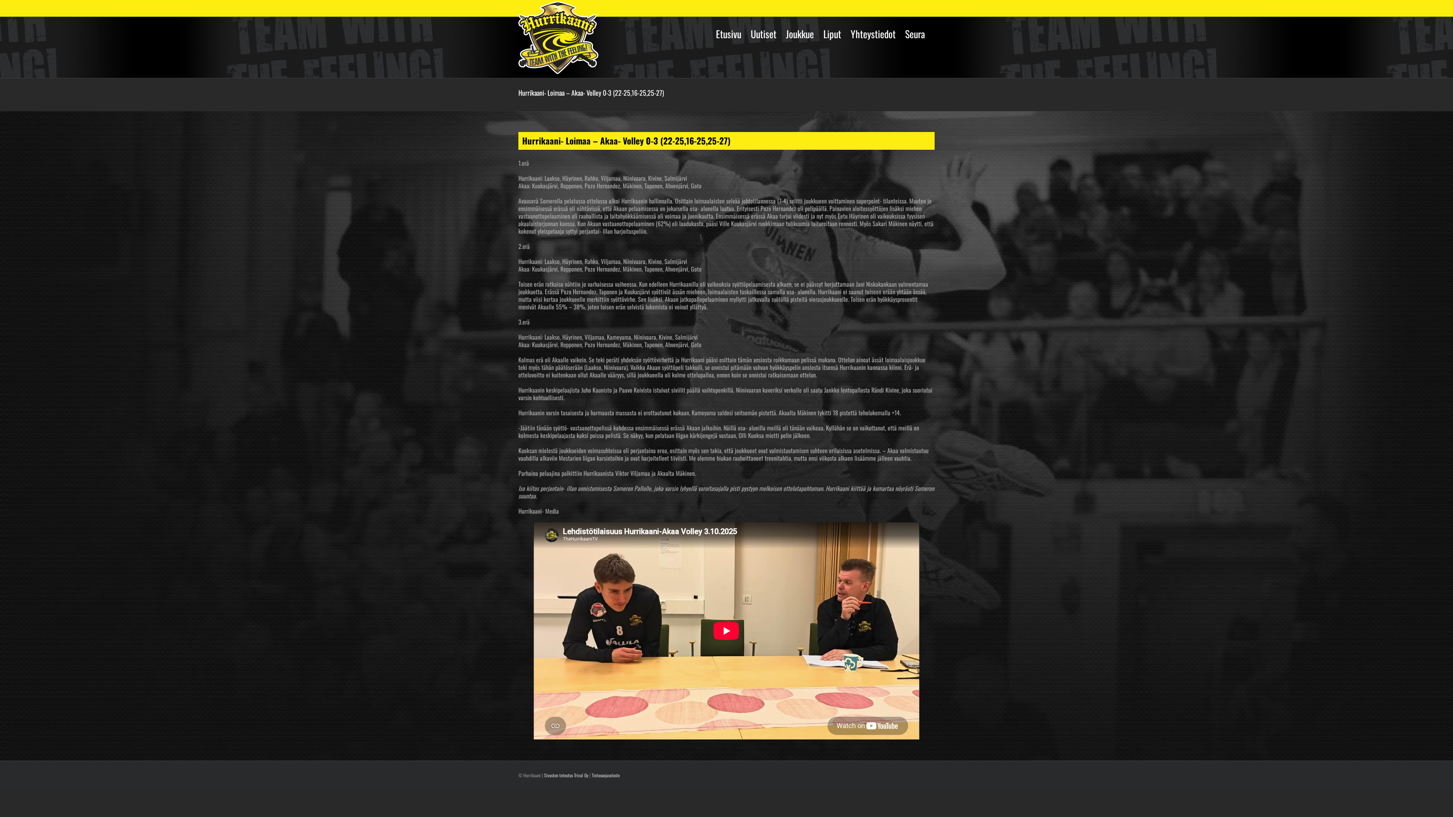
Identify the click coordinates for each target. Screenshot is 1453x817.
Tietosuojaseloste (606, 775)
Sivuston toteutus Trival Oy (566, 775)
